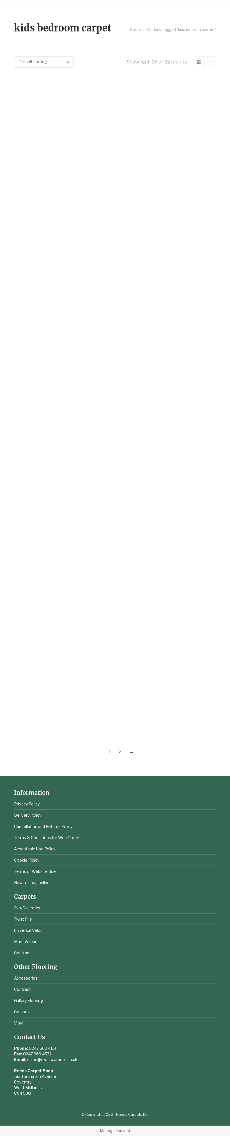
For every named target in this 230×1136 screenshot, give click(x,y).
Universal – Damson (62, 389)
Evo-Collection (28, 907)
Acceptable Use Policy (34, 848)
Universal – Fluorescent (168, 473)
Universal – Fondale (62, 556)
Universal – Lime (168, 640)
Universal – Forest (168, 556)
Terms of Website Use (35, 871)
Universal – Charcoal (168, 223)
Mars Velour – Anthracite (62, 139)
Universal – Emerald (168, 389)
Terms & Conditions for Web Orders (47, 837)
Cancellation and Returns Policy (43, 826)
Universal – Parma (168, 723)
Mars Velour (25, 941)
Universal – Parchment (62, 723)
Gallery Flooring (28, 1000)
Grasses (22, 1011)
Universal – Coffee (62, 306)
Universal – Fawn (62, 473)
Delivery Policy (27, 815)
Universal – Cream (168, 306)
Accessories (26, 978)
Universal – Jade (62, 640)
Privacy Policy (27, 804)
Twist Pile (23, 919)
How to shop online (32, 882)
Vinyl (18, 1023)
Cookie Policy (26, 860)
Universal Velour (29, 930)
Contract (22, 952)
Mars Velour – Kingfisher (168, 139)
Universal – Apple (62, 223)
